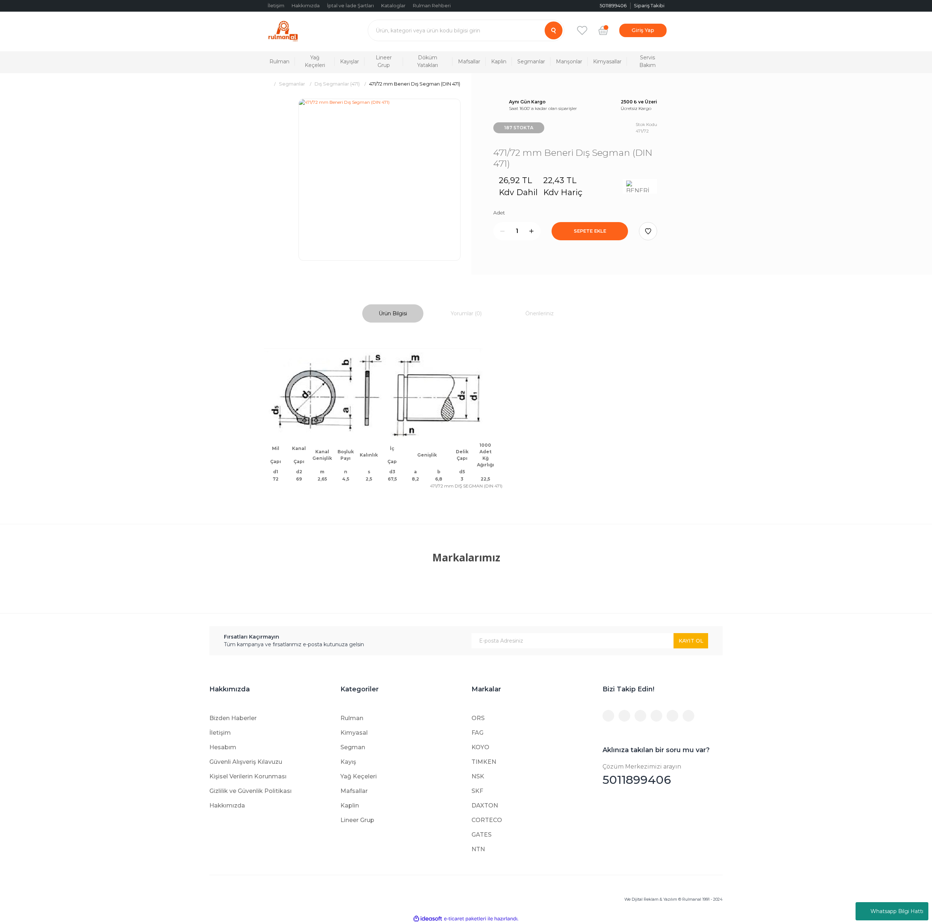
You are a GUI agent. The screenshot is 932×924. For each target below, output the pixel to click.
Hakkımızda (306, 5)
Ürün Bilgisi (393, 313)
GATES (481, 834)
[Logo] (283, 30)
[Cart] (603, 30)
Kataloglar (393, 5)
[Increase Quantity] (531, 231)
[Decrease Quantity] (502, 231)
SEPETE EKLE (590, 231)
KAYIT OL (691, 640)
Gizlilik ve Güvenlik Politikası (250, 790)
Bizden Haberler (233, 718)
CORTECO (486, 820)
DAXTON (484, 805)
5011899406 (642, 775)
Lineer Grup (357, 820)
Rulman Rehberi (432, 5)
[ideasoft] (427, 918)
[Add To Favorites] (648, 231)
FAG (477, 732)
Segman (352, 747)
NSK (477, 776)
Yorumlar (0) (466, 313)
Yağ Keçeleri (358, 776)
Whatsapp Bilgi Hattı (896, 911)
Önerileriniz (539, 313)
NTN (478, 849)
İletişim (276, 5)
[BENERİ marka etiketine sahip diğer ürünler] (640, 186)
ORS (478, 718)
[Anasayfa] (266, 84)
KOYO (480, 747)
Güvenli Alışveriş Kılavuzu (245, 761)
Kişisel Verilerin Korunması (248, 776)
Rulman (351, 718)
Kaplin (349, 805)
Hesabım (222, 747)
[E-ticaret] (465, 919)
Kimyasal (354, 732)
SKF (477, 790)
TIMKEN (483, 761)
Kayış (348, 761)
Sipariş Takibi (649, 5)
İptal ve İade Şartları (350, 5)
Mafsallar (354, 790)
